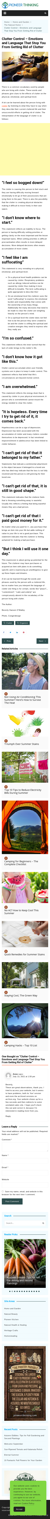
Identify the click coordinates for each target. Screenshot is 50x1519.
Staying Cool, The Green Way (20, 995)
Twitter (10, 632)
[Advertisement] (25, 149)
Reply (8, 1116)
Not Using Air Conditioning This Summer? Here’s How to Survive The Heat (22, 699)
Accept (19, 1509)
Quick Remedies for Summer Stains (24, 954)
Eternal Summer (11, 1455)
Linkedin (17, 632)
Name (5, 1155)
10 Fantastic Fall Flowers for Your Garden (23, 1460)
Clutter (9, 623)
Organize (24, 623)
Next (41, 641)
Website (5, 1179)
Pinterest (24, 632)
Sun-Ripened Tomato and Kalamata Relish (23, 1449)
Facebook (4, 632)
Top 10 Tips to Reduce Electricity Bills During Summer (22, 791)
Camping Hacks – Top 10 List (20, 1045)
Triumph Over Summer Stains (21, 744)
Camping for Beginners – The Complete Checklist (21, 863)
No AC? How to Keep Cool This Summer (21, 912)
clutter (5, 106)
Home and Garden (12, 1308)
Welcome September (13, 1444)
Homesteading (10, 1336)
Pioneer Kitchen (11, 1319)
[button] (9, 1291)
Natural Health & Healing (15, 1325)
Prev (9, 641)
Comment (7, 1140)
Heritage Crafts (11, 1330)
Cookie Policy (28, 1503)
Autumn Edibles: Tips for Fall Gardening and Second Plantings (23, 1280)
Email (5, 1167)
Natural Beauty (11, 1314)
